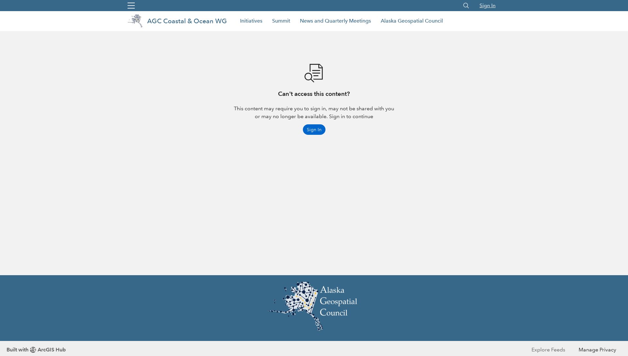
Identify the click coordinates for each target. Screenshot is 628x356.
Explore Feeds (548, 350)
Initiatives (251, 21)
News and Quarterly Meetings (335, 21)
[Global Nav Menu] (131, 5)
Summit (281, 21)
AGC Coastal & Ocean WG (187, 21)
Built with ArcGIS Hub (36, 350)
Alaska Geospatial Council (412, 21)
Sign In (488, 5)
